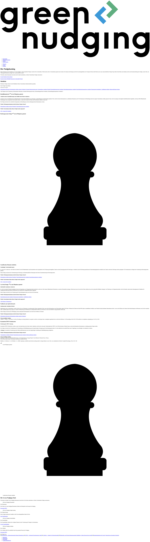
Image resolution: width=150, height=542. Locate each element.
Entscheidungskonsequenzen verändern (83, 89)
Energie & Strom (3, 78)
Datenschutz (5, 538)
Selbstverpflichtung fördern (115, 89)
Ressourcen (13, 78)
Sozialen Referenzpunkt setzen (32, 89)
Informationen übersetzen (5, 89)
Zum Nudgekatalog (4, 516)
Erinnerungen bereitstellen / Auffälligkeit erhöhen (100, 89)
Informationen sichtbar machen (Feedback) (18, 89)
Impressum (5, 537)
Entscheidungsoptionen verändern (70, 89)
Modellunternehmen (6, 59)
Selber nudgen (5, 61)
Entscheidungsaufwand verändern (57, 89)
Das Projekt (5, 58)
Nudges (4, 60)
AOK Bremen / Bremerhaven (5, 301)
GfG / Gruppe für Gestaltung (5, 111)
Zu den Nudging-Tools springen (6, 76)
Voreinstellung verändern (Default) (44, 89)
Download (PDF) (3, 508)
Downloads (5, 539)
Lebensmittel (17, 78)
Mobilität (8, 78)
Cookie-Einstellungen (7, 540)
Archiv (4, 65)
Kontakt (4, 66)
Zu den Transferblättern (4, 524)
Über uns (4, 63)
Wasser (21, 78)
